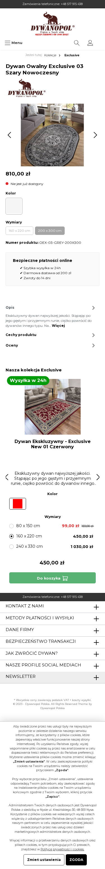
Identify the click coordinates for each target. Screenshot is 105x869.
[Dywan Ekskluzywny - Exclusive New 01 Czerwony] (52, 407)
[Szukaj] (76, 42)
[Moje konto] (90, 42)
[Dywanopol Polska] (26, 88)
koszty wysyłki (81, 700)
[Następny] (95, 135)
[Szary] (14, 206)
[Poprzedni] (10, 135)
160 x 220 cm (19, 230)
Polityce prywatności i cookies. (62, 849)
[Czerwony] (17, 504)
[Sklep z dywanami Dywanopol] (52, 23)
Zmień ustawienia (44, 860)
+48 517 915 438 (72, 4)
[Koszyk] (100, 40)
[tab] (51, 316)
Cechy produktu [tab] (21, 335)
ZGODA (76, 860)
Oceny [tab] (12, 345)
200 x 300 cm (50, 230)
